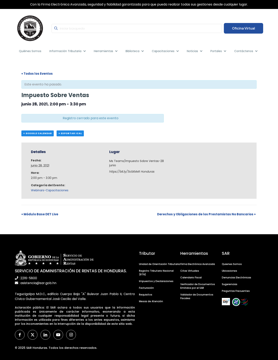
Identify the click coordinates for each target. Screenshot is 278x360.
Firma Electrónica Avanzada (197, 264)
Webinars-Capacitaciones (49, 190)
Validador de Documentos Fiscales (196, 296)
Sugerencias (229, 284)
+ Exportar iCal (70, 133)
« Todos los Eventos (37, 73)
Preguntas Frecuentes (236, 291)
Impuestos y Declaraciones (156, 281)
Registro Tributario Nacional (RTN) (156, 272)
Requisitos (145, 294)
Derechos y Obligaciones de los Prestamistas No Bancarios (206, 214)
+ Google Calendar (37, 133)
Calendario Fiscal (191, 277)
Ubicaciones (229, 270)
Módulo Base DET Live (39, 214)
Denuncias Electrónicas (236, 277)
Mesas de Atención (151, 301)
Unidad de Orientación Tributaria (159, 264)
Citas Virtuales (189, 270)
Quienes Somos (232, 264)
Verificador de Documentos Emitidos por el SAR (197, 286)
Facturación (146, 288)
